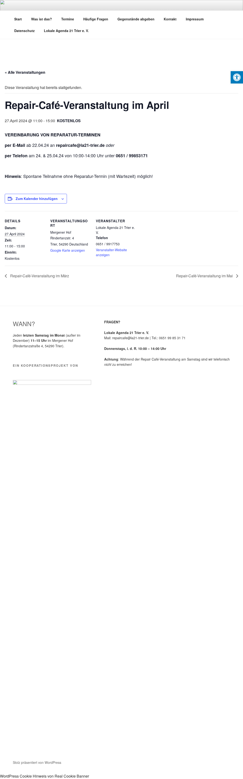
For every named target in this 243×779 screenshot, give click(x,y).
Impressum (195, 19)
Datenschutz (24, 30)
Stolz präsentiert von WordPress (37, 762)
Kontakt (170, 19)
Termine (67, 19)
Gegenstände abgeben (135, 19)
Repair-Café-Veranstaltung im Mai (205, 275)
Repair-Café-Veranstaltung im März (39, 275)
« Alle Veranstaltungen (25, 72)
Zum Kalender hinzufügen (37, 198)
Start (18, 19)
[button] (237, 77)
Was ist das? (41, 19)
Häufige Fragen (95, 19)
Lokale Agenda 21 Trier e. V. (66, 30)
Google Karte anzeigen (67, 250)
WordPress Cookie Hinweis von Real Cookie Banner (44, 776)
